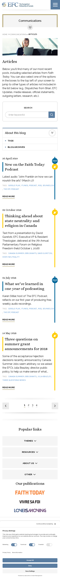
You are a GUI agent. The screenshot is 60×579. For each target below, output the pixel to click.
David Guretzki (45, 253)
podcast (33, 185)
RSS (40, 185)
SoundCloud (49, 185)
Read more (8, 196)
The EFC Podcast (11, 189)
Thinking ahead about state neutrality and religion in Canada (24, 221)
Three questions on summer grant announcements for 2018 (26, 344)
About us (28, 463)
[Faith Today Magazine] (30, 492)
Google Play (14, 185)
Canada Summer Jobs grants (22, 253)
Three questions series (14, 380)
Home (5, 34)
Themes (28, 441)
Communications (30, 20)
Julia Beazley (44, 376)
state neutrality (11, 257)
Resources (28, 452)
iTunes (24, 185)
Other (28, 474)
